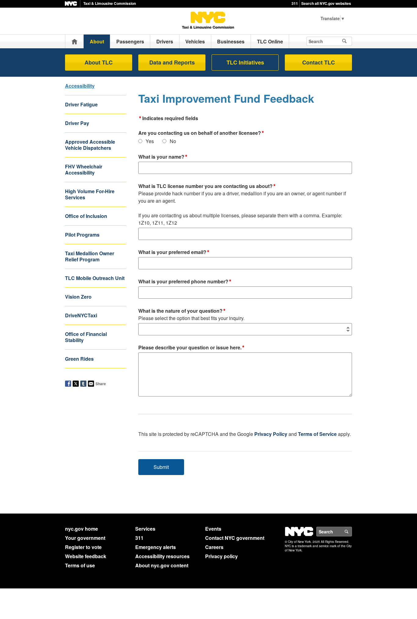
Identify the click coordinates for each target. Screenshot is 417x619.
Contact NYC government (234, 537)
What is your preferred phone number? (184, 282)
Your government (85, 537)
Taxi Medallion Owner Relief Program (89, 256)
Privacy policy (221, 556)
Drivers (164, 41)
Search (351, 532)
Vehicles (195, 41)
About (97, 41)
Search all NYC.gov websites (326, 3)
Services (145, 528)
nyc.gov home (81, 528)
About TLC (99, 62)
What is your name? (162, 157)
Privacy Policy (270, 433)
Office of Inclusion (86, 215)
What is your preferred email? (173, 252)
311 (295, 3)
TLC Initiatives (245, 62)
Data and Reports (172, 62)
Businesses (231, 41)
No (173, 141)
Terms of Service (317, 433)
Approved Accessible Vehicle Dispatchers (90, 144)
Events (213, 528)
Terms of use (80, 565)
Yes (150, 141)
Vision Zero (78, 296)
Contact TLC (318, 62)
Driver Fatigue (81, 104)
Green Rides (79, 358)
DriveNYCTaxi (81, 315)
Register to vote (83, 547)
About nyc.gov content (161, 565)
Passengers (130, 41)
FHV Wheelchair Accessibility (83, 169)
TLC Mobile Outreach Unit (95, 278)
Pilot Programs (82, 234)
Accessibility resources (162, 556)
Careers (214, 547)
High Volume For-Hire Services (89, 194)
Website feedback (85, 556)
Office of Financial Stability (86, 337)
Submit (161, 466)
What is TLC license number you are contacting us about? (242, 204)
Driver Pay (77, 123)
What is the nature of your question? (191, 314)
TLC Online (270, 41)
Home (74, 41)
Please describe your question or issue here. (191, 348)
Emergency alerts (155, 547)
